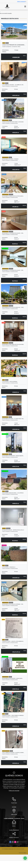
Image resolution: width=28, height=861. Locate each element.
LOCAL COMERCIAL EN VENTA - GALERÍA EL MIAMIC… (13, 752)
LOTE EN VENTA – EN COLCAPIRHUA (9, 381)
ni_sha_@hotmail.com (14, 830)
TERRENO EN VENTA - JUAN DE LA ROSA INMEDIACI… (13, 641)
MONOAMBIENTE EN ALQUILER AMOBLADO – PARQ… (13, 307)
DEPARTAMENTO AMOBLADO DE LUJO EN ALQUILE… (13, 196)
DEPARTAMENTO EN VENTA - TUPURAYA (10, 159)
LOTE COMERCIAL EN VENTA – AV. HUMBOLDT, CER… (13, 84)
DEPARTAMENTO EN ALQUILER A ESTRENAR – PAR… (13, 604)
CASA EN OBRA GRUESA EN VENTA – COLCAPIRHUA (13, 492)
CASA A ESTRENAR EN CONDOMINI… (14, 45)
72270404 (14, 807)
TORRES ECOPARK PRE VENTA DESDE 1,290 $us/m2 (13, 121)
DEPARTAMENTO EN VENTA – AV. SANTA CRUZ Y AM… (13, 418)
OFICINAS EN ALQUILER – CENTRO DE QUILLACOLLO (13, 529)
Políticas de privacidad (14, 790)
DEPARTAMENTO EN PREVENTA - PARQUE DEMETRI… (13, 455)
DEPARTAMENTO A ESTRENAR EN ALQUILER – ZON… (13, 233)
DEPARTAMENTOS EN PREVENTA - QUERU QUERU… (12, 678)
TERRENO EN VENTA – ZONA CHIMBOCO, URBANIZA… (13, 715)
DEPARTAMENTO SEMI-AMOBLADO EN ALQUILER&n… (13, 344)
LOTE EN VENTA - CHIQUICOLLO (8, 567)
